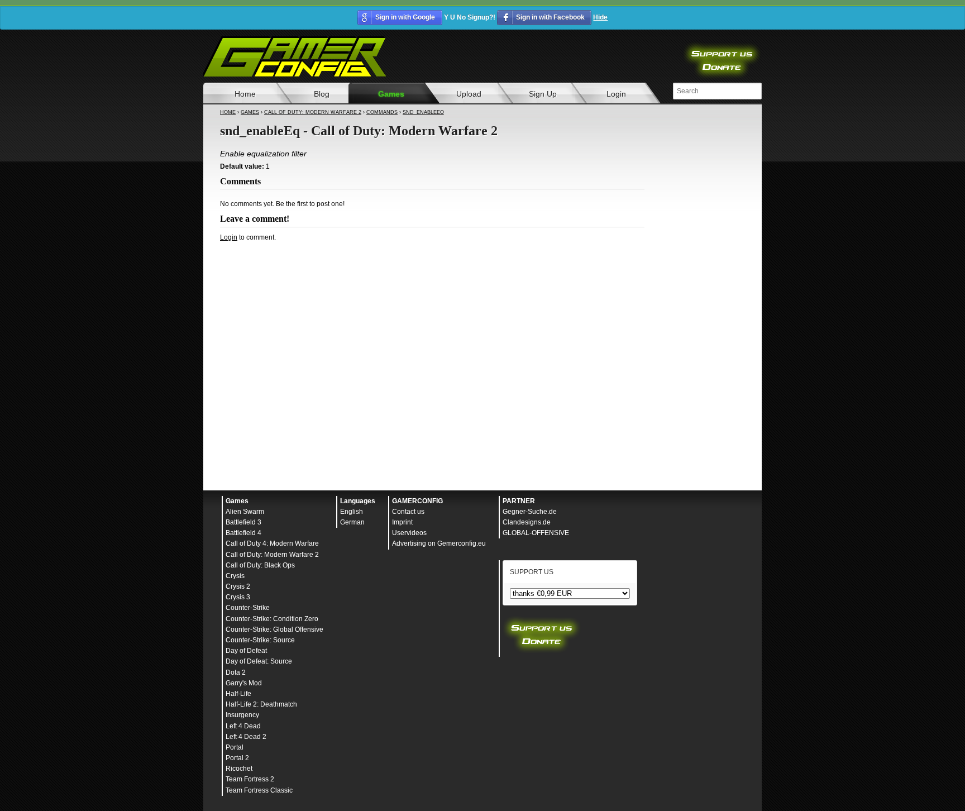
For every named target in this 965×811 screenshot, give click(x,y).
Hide (600, 17)
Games (391, 93)
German (352, 522)
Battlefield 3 (243, 522)
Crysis (235, 576)
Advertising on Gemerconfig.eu (439, 543)
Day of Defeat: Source (259, 661)
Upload (468, 93)
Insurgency (242, 715)
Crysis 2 (238, 586)
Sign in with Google (405, 17)
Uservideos (409, 533)
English (351, 512)
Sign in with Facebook (550, 17)
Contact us (408, 512)
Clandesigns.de (527, 522)
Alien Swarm (245, 512)
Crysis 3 (238, 597)
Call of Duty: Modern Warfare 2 (312, 112)
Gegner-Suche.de (530, 512)
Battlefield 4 (243, 533)
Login (616, 93)
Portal (234, 747)
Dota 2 (236, 672)
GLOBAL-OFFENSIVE (536, 533)
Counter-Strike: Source (260, 640)
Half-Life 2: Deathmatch (261, 704)
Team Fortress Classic (259, 790)
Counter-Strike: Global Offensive (274, 629)
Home (245, 93)
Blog (321, 93)
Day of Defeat (246, 651)
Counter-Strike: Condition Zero (272, 619)
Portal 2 (237, 758)
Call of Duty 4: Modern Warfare (272, 543)
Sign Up (543, 93)
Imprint (402, 522)
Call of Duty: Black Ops (260, 565)
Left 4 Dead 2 (246, 737)
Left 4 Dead (243, 726)
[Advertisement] (432, 272)
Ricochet (239, 768)
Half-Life (238, 694)
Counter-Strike (248, 608)
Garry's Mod (244, 683)
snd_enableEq (423, 112)
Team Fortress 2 (250, 779)
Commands (382, 112)
